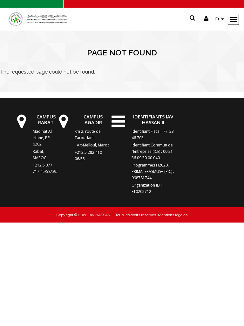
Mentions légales (172, 215)
